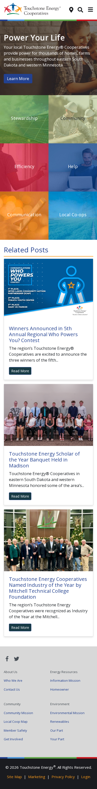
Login (85, 776)
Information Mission (65, 680)
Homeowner (59, 689)
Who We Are (13, 680)
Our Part (56, 730)
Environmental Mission (67, 713)
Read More (20, 371)
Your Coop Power (36, 10)
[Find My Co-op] (71, 9)
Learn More (18, 78)
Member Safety (15, 730)
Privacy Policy (63, 776)
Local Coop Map (16, 721)
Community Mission (18, 713)
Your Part (57, 739)
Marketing (36, 776)
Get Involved (13, 739)
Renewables (59, 721)
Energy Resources (64, 672)
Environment (59, 704)
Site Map (14, 776)
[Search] (80, 9)
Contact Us (12, 689)
